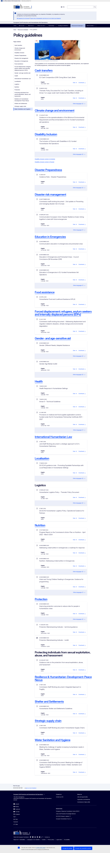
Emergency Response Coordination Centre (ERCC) (67, 811)
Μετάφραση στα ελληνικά (23, 18)
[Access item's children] (26, 25)
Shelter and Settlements (21, 103)
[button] (75, 83)
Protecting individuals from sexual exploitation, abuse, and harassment (23, 94)
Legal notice (59, 839)
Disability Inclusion (19, 52)
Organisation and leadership (83, 799)
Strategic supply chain (20, 106)
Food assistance (19, 64)
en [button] (63, 7)
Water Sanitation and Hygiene (22, 109)
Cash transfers (18, 45)
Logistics (17, 84)
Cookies (44, 839)
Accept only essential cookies (83, 848)
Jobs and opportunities (82, 797)
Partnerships (51, 25)
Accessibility (67, 839)
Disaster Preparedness (20, 55)
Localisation (18, 81)
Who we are (21, 25)
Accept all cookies (67, 848)
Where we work (41, 25)
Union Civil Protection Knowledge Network (66, 813)
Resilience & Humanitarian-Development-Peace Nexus (22, 99)
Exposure (15, 821)
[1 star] (14, 788)
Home (15, 25)
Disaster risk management (21, 58)
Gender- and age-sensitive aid (22, 73)
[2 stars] (15, 788)
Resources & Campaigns (77, 25)
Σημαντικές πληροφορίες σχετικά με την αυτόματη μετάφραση (45, 18)
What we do (31, 25)
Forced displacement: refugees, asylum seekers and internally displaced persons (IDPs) (23, 68)
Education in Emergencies (21, 61)
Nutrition (17, 87)
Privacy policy (51, 839)
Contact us (47, 837)
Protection (17, 89)
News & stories (90, 25)
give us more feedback (31, 788)
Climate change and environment (20, 49)
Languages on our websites (33, 839)
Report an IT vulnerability (19, 839)
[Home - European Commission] (23, 6)
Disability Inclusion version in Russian (44, 162)
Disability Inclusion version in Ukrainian (45, 159)
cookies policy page (40, 847)
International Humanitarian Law (23, 78)
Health (16, 75)
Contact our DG (59, 797)
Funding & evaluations (63, 25)
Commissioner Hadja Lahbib (83, 802)
